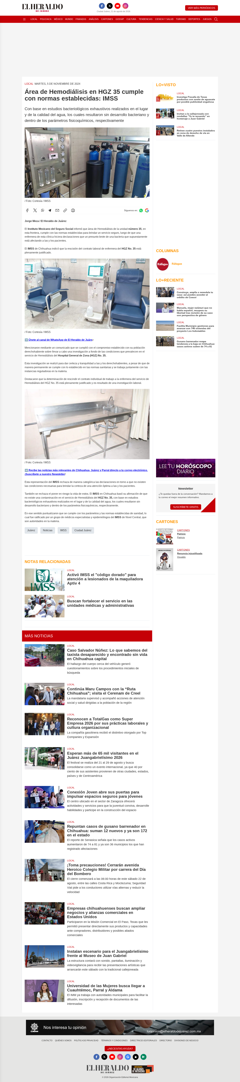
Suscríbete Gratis (185, 507)
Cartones (107, 19)
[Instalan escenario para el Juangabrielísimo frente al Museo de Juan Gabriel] (44, 960)
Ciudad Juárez (82, 530)
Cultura (131, 19)
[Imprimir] (73, 210)
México (58, 19)
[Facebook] (102, 6)
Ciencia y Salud (164, 19)
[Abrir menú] (24, 19)
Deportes (194, 19)
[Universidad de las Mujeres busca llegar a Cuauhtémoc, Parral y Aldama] (44, 995)
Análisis (94, 19)
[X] (110, 6)
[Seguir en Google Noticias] (147, 210)
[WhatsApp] (42, 210)
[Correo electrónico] (57, 210)
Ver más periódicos (201, 8)
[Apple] (136, 1057)
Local (34, 19)
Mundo (69, 19)
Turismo (181, 19)
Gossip (120, 19)
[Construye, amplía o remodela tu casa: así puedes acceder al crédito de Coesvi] (165, 293)
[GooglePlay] (143, 1057)
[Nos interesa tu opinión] (120, 1027)
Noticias (47, 530)
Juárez (31, 530)
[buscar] (216, 19)
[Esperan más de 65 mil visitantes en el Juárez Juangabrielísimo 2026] (44, 764)
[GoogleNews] (128, 1057)
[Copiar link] (65, 210)
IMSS (63, 530)
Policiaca (45, 19)
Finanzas (81, 19)
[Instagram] (125, 6)
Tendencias (145, 19)
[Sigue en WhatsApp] (141, 210)
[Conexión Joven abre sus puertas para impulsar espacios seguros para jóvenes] (44, 801)
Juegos (207, 19)
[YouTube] (117, 6)
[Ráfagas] (162, 264)
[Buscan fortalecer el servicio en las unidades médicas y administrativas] (44, 606)
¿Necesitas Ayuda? (120, 1048)
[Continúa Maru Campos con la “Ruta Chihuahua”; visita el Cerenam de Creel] (44, 696)
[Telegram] (50, 210)
